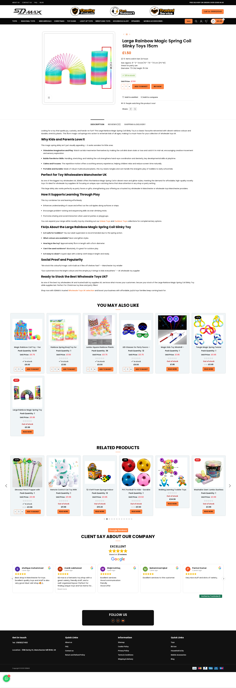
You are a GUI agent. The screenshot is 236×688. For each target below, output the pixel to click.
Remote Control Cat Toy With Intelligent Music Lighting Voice (27, 490)
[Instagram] (118, 620)
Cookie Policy (123, 647)
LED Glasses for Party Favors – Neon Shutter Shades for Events (136, 348)
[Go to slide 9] (124, 519)
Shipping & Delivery (125, 659)
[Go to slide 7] (119, 519)
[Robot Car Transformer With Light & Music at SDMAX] (209, 472)
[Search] (196, 21)
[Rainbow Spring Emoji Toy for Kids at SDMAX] (64, 330)
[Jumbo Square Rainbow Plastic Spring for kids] (100, 330)
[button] (33, 369)
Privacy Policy (123, 651)
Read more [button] (19, 589)
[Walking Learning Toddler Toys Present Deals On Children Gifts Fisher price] (136, 472)
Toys (173, 642)
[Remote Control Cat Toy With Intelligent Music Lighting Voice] (27, 472)
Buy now (157, 86)
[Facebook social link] (131, 109)
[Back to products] (126, 34)
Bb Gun (174, 647)
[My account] (201, 21)
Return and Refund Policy (75, 655)
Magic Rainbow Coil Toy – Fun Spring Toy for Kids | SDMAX (27, 348)
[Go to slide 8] (121, 519)
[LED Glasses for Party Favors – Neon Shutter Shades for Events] (136, 330)
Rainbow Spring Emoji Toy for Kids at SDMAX (64, 348)
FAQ (66, 647)
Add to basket (141, 86)
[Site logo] (27, 11)
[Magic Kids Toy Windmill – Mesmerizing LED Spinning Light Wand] (172, 330)
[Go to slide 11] (129, 519)
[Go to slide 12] (131, 519)
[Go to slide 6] (116, 519)
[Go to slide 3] (109, 519)
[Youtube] (123, 620)
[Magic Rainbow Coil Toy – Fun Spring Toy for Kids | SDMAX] (27, 330)
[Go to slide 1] (104, 519)
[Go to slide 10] (126, 519)
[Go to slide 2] (107, 519)
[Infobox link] (38, 642)
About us (68, 642)
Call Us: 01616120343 (213, 11)
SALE (189, 21)
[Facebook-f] (113, 620)
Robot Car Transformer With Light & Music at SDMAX (208, 490)
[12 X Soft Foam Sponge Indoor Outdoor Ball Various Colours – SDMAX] (64, 472)
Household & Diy (177, 651)
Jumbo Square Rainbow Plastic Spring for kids (100, 348)
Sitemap (121, 642)
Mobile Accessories (178, 655)
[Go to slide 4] (111, 519)
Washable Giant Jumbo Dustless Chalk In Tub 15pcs (172, 490)
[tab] (97, 123)
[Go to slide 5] (114, 519)
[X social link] (135, 109)
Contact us (69, 651)
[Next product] (129, 34)
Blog (172, 659)
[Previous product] (123, 34)
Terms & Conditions (125, 655)
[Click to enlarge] (49, 98)
